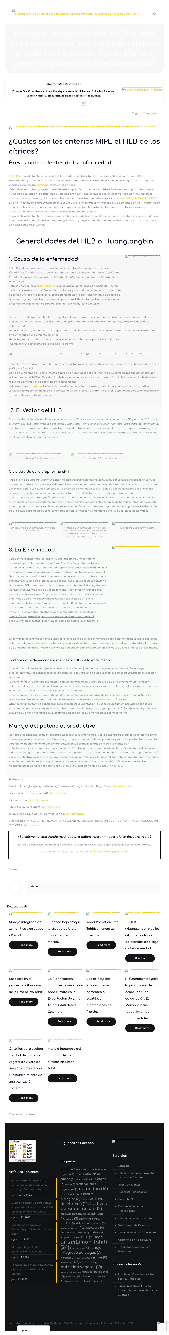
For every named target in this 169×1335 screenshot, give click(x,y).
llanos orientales (78, 1248)
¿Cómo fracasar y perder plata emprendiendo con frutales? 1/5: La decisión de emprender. (32, 1207)
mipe (100, 1257)
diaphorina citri (89, 1219)
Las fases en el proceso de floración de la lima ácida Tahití (26, 985)
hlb (88, 1237)
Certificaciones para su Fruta (137, 1232)
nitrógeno (80, 1262)
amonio (79, 1174)
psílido (37, 386)
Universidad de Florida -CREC (136, 198)
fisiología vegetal (70, 1228)
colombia (93, 1188)
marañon (67, 1258)
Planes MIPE (126, 1199)
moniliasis (66, 1262)
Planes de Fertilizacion (133, 1192)
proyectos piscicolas (77, 1281)
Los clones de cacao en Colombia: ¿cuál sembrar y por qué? (31, 1229)
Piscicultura (86, 1276)
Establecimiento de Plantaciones (130, 1208)
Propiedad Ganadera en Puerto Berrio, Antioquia (138, 1276)
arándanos (81, 1179)
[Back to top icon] (153, 1328)
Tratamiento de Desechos (134, 1225)
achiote (69, 1169)
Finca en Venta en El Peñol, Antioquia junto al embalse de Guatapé (137, 1290)
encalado (68, 1223)
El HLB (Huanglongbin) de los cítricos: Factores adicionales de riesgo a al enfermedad (142, 935)
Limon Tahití (84, 1244)
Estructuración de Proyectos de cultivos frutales (136, 1175)
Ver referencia (122, 786)
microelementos (83, 1258)
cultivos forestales (75, 1214)
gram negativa (45, 286)
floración (83, 1233)
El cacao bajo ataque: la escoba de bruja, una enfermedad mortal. (32, 1269)
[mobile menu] (143, 14)
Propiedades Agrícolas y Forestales (134, 1249)
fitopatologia (92, 1227)
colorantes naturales (71, 1194)
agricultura (86, 1169)
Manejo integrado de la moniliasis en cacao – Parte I (26, 928)
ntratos (92, 1262)
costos (85, 1199)
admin (34, 886)
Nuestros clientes (129, 1184)
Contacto (124, 1165)
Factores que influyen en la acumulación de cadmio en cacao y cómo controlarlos (29, 1185)
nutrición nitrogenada (72, 1272)
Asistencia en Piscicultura (135, 1239)
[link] (136, 547)
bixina (92, 1179)
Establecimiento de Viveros (135, 1218)
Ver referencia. (38, 800)
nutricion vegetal (81, 1267)
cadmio (70, 1184)
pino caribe (71, 1277)
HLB (15, 176)
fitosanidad (69, 1232)
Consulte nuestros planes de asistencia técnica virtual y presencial (84, 851)
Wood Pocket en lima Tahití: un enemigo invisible (102, 928)
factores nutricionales (90, 1223)
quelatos (97, 1281)
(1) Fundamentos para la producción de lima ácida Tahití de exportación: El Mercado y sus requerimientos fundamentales (142, 998)
